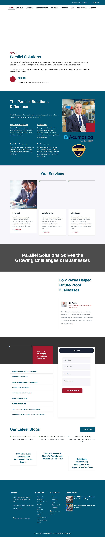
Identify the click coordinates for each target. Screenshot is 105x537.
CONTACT (93, 8)
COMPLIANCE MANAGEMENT (22, 393)
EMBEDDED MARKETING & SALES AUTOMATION (28, 415)
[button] (31, 371)
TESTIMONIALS (81, 8)
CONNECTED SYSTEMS (20, 376)
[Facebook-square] (12, 513)
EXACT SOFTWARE (42, 8)
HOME (11, 8)
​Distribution (75, 213)
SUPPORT (64, 8)
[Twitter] (17, 513)
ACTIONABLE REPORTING (21, 387)
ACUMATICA (29, 8)
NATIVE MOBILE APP (19, 404)
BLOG (72, 8)
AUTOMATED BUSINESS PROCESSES (24, 382)
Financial (16, 213)
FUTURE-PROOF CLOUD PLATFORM (24, 371)
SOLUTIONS (54, 8)
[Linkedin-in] (22, 513)
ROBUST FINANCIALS (19, 398)
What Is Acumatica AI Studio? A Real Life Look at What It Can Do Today (52, 456)
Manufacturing (47, 213)
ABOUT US (19, 8)
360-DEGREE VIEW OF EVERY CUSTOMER (26, 409)
